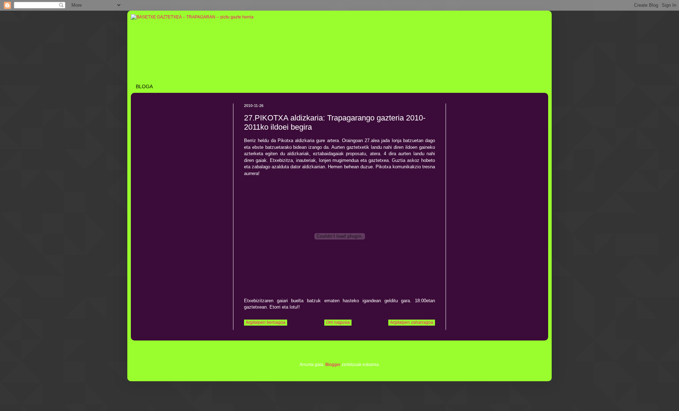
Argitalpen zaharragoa (411, 322)
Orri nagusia (338, 322)
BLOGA (144, 86)
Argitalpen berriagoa (265, 322)
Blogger (333, 364)
